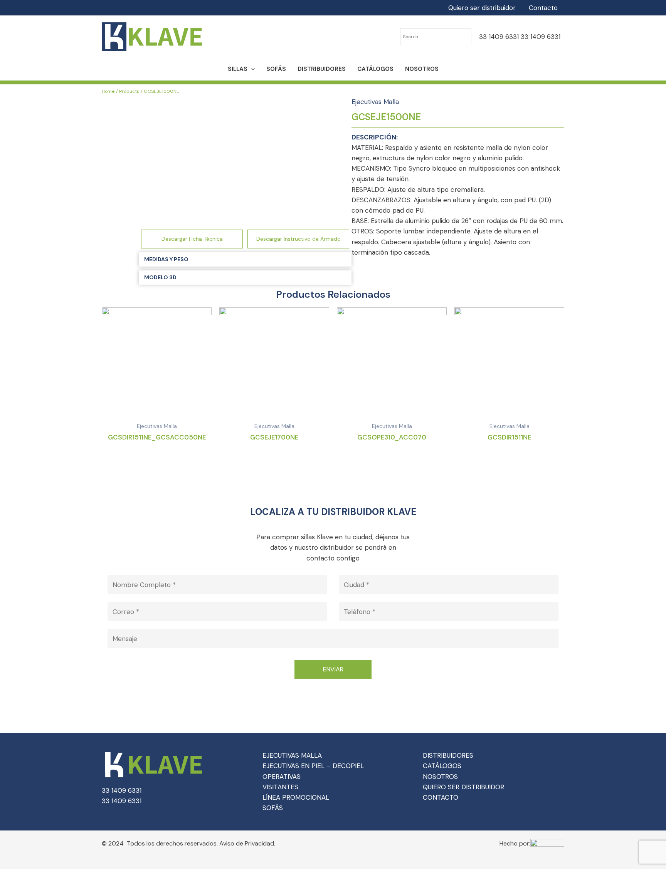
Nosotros (422, 69)
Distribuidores (322, 69)
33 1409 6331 (499, 36)
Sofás (276, 69)
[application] (251, 69)
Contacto (543, 7)
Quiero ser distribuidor (482, 7)
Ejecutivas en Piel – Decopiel (313, 766)
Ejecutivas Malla (375, 101)
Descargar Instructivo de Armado (298, 238)
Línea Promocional (295, 797)
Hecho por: (515, 843)
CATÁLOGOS (442, 766)
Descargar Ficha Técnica (192, 238)
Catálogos (375, 69)
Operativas (281, 776)
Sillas (237, 69)
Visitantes (280, 787)
